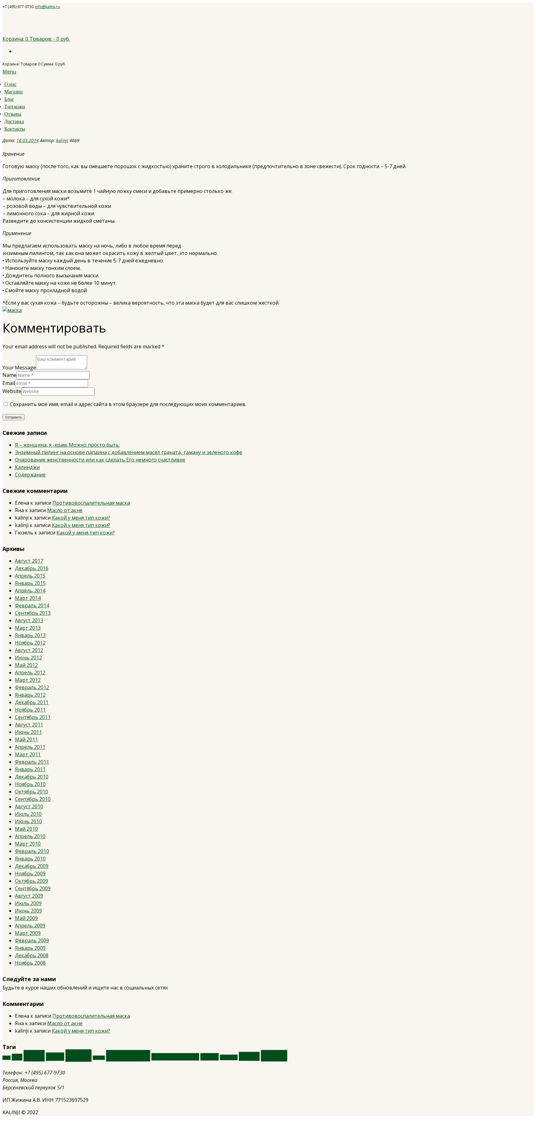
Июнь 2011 (28, 732)
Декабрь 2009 (31, 866)
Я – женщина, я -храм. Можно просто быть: (67, 444)
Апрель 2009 (30, 925)
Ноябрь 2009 (30, 873)
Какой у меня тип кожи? (81, 517)
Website (11, 391)
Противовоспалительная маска (91, 502)
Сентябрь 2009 (33, 888)
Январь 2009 (30, 948)
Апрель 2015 (30, 575)
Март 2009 (28, 933)
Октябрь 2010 (31, 791)
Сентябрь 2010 (33, 799)
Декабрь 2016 (31, 568)
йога (17, 1057)
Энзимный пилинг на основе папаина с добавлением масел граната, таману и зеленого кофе (128, 452)
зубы (6, 1058)
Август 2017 (29, 560)
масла (78, 1055)
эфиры (274, 1055)
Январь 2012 (30, 694)
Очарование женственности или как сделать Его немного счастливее (100, 459)
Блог (9, 99)
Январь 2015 (30, 583)
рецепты (229, 1057)
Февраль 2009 (32, 940)
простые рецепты (175, 1057)
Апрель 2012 (30, 672)
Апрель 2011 (30, 747)
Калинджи (27, 467)
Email (8, 383)
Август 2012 (29, 650)
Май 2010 (26, 828)
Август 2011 (29, 724)
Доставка (14, 121)
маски (55, 1056)
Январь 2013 (30, 635)
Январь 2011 (30, 769)
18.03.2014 (27, 140)
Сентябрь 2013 (33, 613)
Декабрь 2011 (31, 702)
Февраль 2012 (32, 687)
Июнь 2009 (28, 910)
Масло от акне (65, 510)
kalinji (62, 140)
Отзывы (12, 114)
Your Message (19, 367)
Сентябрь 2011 (33, 717)
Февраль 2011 (32, 761)
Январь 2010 (30, 858)
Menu (9, 71)
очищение (128, 1055)
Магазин (13, 91)
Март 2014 (28, 598)
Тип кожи (14, 106)
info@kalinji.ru (47, 6)
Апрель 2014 (30, 590)
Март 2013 (28, 627)
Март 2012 (28, 680)
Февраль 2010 (32, 851)
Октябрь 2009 (31, 881)
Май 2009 (26, 918)
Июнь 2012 (28, 657)
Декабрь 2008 (31, 955)
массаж (99, 1058)
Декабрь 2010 (31, 776)
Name (9, 375)
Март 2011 (28, 754)
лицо (34, 1055)
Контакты (14, 129)
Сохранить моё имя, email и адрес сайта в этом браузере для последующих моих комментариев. (128, 404)
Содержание (30, 474)
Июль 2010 (28, 814)
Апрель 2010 (30, 836)
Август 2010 (29, 806)
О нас (10, 84)
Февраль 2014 (32, 605)
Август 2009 (29, 895)
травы (249, 1056)
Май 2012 (26, 665)
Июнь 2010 (28, 821)
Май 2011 (26, 739)
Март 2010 (28, 843)
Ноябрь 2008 (30, 962)
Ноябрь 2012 (30, 642)
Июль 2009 (28, 903)
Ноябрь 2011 (30, 709)
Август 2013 (29, 620)
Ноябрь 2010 (30, 784)
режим (209, 1057)
